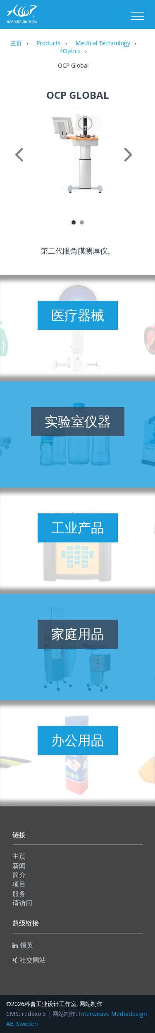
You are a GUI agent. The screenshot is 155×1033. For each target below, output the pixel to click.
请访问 (22, 902)
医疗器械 (77, 315)
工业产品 (77, 527)
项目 (19, 884)
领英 (26, 945)
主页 (16, 43)
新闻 (19, 865)
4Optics (70, 51)
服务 (19, 893)
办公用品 (77, 740)
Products (48, 43)
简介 (19, 874)
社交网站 (32, 960)
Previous (20, 163)
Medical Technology (103, 43)
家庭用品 (77, 634)
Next (134, 163)
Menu (137, 16)
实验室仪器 (78, 421)
